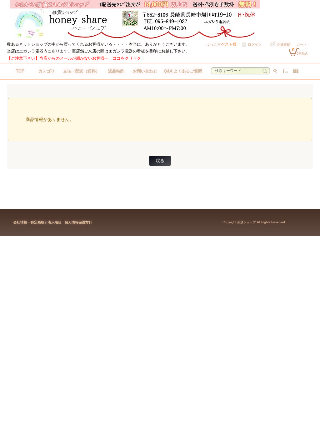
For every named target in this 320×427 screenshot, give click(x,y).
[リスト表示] (285, 71)
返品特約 (116, 71)
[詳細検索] (275, 71)
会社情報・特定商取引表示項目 (37, 222)
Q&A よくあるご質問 (183, 71)
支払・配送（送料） (81, 71)
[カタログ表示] (296, 71)
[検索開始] (265, 71)
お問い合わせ (145, 71)
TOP (20, 71)
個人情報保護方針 (78, 222)
